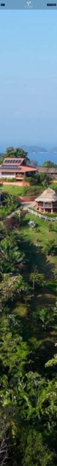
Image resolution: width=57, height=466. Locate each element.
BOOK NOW (50, 4)
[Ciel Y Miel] (28, 4)
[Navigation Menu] (54, 5)
